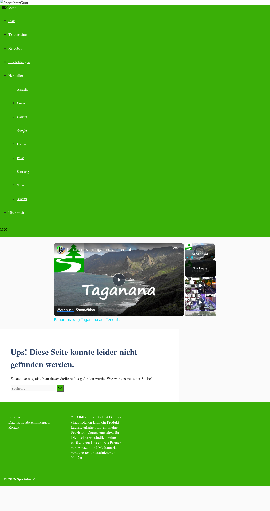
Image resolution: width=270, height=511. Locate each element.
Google (22, 130)
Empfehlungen (19, 61)
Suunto (21, 185)
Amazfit (22, 89)
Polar (20, 158)
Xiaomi (22, 199)
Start (11, 20)
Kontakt (14, 427)
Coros (21, 103)
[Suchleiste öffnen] (3, 230)
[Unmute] (192, 257)
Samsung (23, 171)
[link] (61, 250)
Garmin (22, 116)
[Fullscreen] (212, 257)
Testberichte (17, 34)
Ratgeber (15, 48)
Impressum (16, 417)
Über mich (16, 212)
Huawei (22, 144)
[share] (175, 247)
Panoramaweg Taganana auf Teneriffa (101, 249)
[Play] (187, 257)
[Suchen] (60, 388)
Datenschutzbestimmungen (29, 422)
